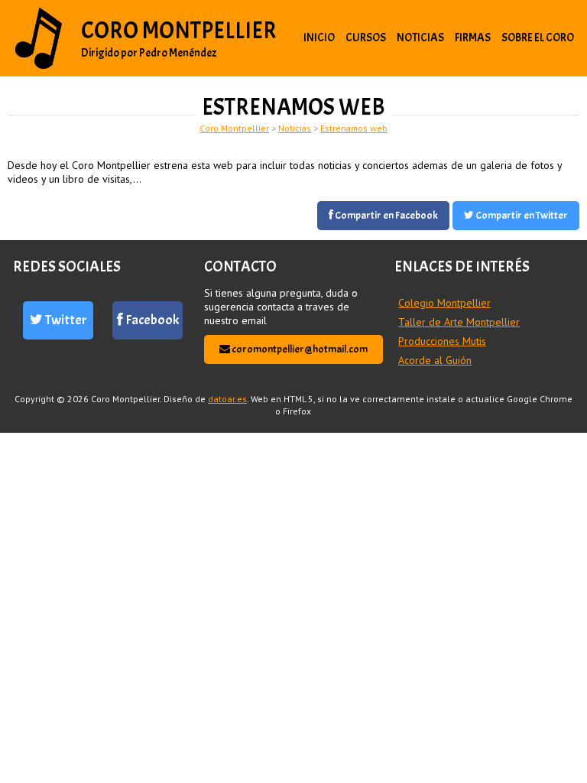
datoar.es (227, 398)
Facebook (151, 320)
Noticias (420, 38)
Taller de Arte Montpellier (459, 322)
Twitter (65, 320)
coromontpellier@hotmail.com (299, 349)
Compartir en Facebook (385, 215)
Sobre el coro (537, 38)
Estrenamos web (354, 128)
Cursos (365, 38)
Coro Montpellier (179, 30)
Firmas (473, 38)
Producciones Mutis (442, 341)
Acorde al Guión (435, 360)
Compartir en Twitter (521, 215)
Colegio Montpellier (444, 303)
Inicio (319, 38)
